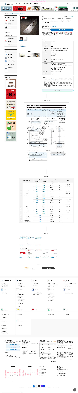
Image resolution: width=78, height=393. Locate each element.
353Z (37, 213)
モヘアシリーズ (4, 315)
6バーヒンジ (20, 304)
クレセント (19, 297)
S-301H (44, 198)
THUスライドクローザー (68, 292)
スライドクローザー (21, 286)
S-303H (44, 202)
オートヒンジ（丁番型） (37, 292)
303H (37, 202)
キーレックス (4, 292)
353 (36, 207)
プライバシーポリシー (35, 387)
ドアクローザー (20, 283)
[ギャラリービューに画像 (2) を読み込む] (25, 39)
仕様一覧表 (22, 46)
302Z (37, 191)
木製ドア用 (8, 32)
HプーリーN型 (4, 328)
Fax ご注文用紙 (43, 370)
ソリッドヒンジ (4, 283)
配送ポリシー (45, 387)
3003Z (37, 194)
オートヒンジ (51, 297)
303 (36, 187)
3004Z (37, 196)
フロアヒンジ (22, 13)
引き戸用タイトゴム (5, 314)
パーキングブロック (36, 284)
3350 (40, 219)
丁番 (18, 292)
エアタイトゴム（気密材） (6, 312)
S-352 (44, 205)
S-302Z (44, 191)
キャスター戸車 (4, 327)
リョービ (17, 13)
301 (36, 183)
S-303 (44, 187)
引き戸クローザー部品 (21, 301)
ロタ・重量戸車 (4, 325)
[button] (18, 4)
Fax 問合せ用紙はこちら (13, 344)
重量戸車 (3, 324)
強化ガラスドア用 (9, 35)
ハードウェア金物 (52, 283)
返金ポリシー (29, 387)
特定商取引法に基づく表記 (51, 387)
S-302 (44, 185)
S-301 (44, 183)
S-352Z (44, 211)
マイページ (43, 375)
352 (36, 205)
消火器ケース (67, 314)
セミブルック (4, 330)
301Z (37, 189)
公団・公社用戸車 (5, 332)
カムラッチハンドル (21, 298)
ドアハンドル (35, 312)
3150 (40, 215)
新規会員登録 (43, 373)
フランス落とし (20, 300)
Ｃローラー (4, 331)
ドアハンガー (67, 284)
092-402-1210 (53, 35)
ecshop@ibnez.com (63, 373)
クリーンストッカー (68, 286)
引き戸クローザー (36, 294)
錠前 (49, 312)
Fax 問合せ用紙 (43, 369)
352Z (37, 211)
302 (36, 185)
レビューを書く (48, 268)
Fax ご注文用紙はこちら (13, 347)
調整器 (19, 306)
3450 (40, 221)
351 (36, 204)
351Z (37, 209)
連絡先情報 (57, 387)
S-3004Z (43, 196)
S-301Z (44, 189)
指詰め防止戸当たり (21, 314)
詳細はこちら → (18, 357)
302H (37, 200)
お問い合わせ (43, 367)
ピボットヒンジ (51, 298)
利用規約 (41, 387)
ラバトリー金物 (51, 286)
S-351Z (44, 209)
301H (37, 198)
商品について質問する (57, 90)
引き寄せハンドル (21, 295)
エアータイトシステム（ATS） (54, 284)
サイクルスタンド (36, 283)
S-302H (44, 200)
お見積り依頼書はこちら (13, 349)
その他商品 (51, 300)
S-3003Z (43, 194)
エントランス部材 (21, 303)
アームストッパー (5, 286)
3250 (40, 217)
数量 (42, 27)
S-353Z (44, 213)
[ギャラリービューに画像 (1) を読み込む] (21, 39)
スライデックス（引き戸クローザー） (71, 283)
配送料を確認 (54, 26)
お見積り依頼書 (43, 372)
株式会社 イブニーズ (60, 367)
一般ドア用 (12, 13)
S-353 (44, 207)
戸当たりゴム (4, 317)
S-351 (44, 204)
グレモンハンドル (5, 284)
